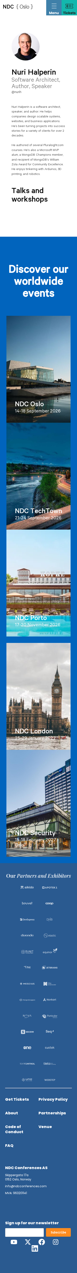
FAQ (9, 1145)
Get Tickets (17, 1099)
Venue (45, 1126)
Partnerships (52, 1113)
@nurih (16, 92)
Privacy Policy (53, 1099)
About (11, 1113)
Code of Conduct (14, 1129)
